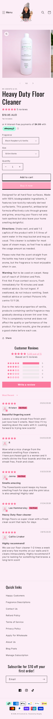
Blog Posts (11, 648)
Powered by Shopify (35, 714)
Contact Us (12, 608)
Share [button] (9, 338)
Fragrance (7, 135)
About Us (11, 642)
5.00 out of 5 (34, 353)
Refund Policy (13, 615)
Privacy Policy (13, 628)
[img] (9, 403)
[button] (3, 12)
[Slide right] (33, 83)
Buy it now (26, 185)
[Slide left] (20, 83)
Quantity (6, 161)
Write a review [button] (26, 384)
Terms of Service (15, 622)
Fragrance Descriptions (18, 602)
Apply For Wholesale (16, 635)
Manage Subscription (17, 655)
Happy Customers (15, 595)
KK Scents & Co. (22, 714)
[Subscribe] (43, 679)
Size (4, 148)
